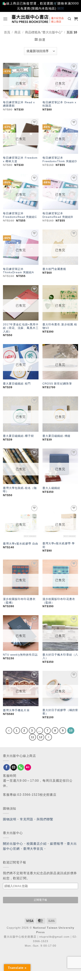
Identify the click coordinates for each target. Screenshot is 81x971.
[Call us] (20, 767)
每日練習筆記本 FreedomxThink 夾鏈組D (59, 159)
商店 (17, 32)
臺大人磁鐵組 (51, 488)
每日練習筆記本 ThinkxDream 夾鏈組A (18, 271)
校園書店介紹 (37, 843)
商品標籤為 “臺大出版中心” (43, 32)
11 (32, 737)
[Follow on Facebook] (6, 767)
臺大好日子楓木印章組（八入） (60, 656)
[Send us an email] (13, 767)
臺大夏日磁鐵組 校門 (17, 383)
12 (40, 737)
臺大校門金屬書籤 (54, 269)
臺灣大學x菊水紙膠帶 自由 (20, 543)
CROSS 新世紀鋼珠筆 (57, 383)
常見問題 (26, 819)
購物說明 (9, 819)
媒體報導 (56, 843)
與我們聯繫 (45, 819)
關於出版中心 (13, 843)
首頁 (7, 32)
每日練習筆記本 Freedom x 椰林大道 (20, 159)
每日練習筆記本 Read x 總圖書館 (19, 104)
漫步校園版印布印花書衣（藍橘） (19, 601)
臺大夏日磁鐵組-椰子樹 (18, 435)
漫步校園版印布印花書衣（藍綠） (58, 601)
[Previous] (9, 730)
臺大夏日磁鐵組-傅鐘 (56, 435)
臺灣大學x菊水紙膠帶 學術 (58, 545)
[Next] (48, 737)
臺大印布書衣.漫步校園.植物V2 (59, 326)
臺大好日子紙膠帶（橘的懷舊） (60, 712)
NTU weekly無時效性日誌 (20, 654)
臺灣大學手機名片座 (16, 710)
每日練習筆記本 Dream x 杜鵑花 (59, 104)
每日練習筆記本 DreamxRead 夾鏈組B (57, 215)
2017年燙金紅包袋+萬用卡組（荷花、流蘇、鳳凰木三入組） (21, 328)
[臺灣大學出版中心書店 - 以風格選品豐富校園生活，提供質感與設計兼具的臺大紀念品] (38, 18)
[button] (5, 19)
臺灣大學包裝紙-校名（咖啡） (20, 490)
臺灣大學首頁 (33, 848)
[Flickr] (28, 767)
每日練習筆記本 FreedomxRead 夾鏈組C (20, 215)
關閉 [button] (60, 8)
